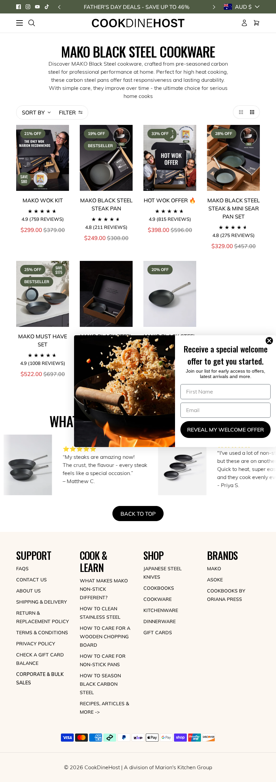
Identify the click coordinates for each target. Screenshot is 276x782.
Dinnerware (159, 621)
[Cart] (256, 23)
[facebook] (18, 6)
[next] (214, 7)
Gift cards (157, 633)
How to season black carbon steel (100, 684)
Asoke (215, 580)
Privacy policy (35, 644)
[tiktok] (46, 6)
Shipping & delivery (41, 602)
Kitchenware (160, 610)
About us (28, 591)
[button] (239, 112)
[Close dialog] (270, 340)
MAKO (214, 569)
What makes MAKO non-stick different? (104, 589)
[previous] (59, 7)
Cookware (157, 599)
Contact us (31, 580)
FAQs (22, 569)
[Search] (31, 23)
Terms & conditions (42, 633)
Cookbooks (158, 588)
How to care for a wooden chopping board (105, 636)
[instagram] (28, 6)
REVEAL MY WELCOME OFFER (225, 429)
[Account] (244, 23)
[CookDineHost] (138, 23)
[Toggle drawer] (19, 23)
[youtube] (37, 6)
